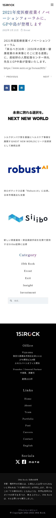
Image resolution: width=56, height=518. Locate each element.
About (28, 405)
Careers (28, 432)
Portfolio (28, 418)
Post (28, 425)
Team (28, 412)
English (28, 445)
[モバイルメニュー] (52, 4)
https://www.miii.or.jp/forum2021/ (25, 68)
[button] (7, 88)
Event (28, 270)
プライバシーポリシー (28, 510)
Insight (28, 285)
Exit (28, 278)
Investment (28, 292)
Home (28, 398)
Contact (28, 438)
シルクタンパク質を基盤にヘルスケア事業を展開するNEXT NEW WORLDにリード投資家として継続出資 (27, 141)
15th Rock (28, 263)
